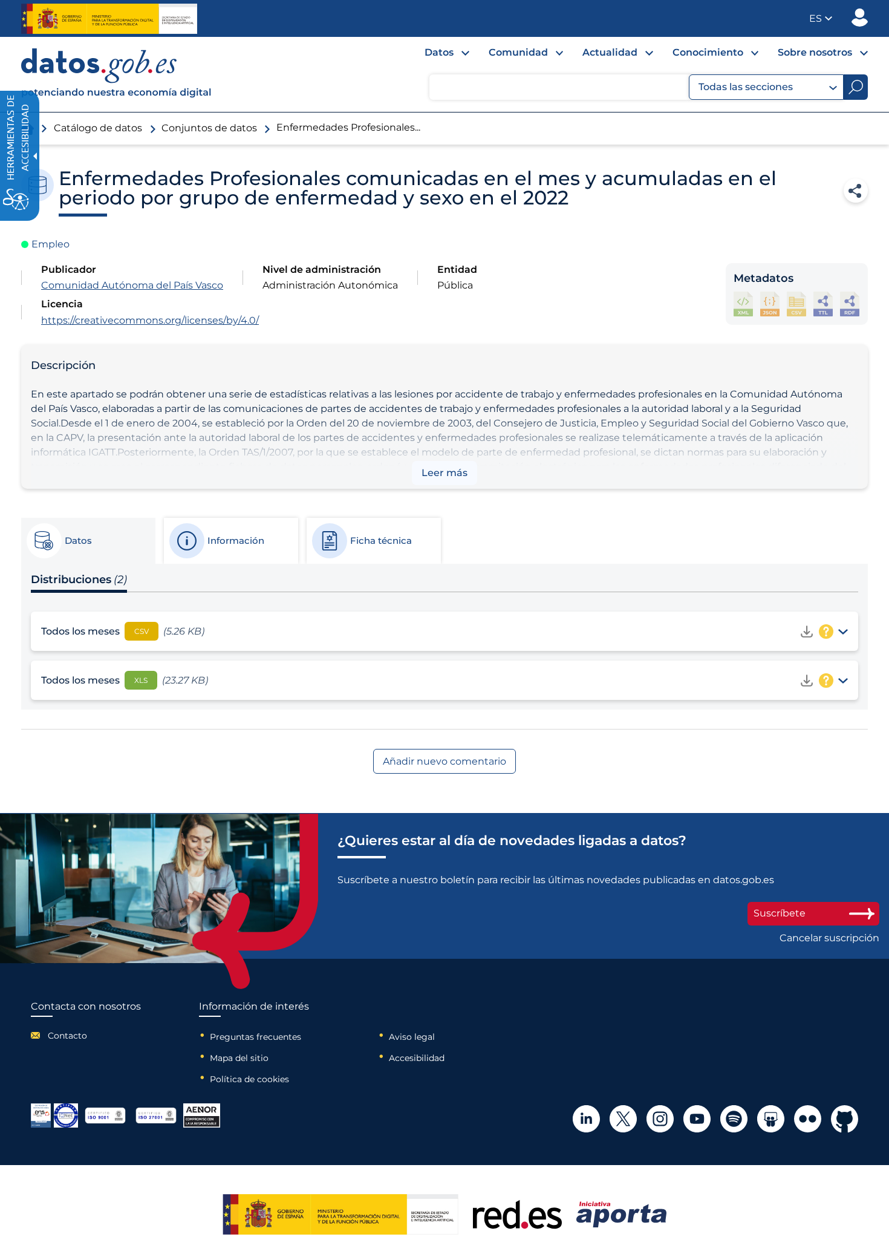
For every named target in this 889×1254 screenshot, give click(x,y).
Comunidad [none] (518, 52)
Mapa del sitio (239, 1058)
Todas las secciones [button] (745, 87)
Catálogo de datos (98, 128)
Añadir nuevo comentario (444, 761)
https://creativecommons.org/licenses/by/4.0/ (150, 320)
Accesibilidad (416, 1058)
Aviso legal (412, 1036)
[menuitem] (437, 56)
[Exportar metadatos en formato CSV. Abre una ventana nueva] (796, 304)
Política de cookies (249, 1079)
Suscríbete (780, 913)
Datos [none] (439, 52)
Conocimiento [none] (707, 52)
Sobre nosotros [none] (815, 52)
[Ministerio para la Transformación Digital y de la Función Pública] (109, 19)
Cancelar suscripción (829, 938)
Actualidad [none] (609, 52)
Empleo (50, 244)
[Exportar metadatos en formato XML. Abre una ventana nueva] (743, 304)
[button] (820, 18)
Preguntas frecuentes (255, 1036)
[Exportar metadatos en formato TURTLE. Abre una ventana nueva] (823, 304)
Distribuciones (79, 579)
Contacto (67, 1035)
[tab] (87, 541)
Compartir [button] (856, 190)
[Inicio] (116, 74)
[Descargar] (806, 631)
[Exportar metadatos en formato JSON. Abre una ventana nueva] (770, 304)
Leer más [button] (444, 472)
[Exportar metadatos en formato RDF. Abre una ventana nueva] (849, 304)
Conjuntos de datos (209, 128)
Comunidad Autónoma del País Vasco (132, 285)
